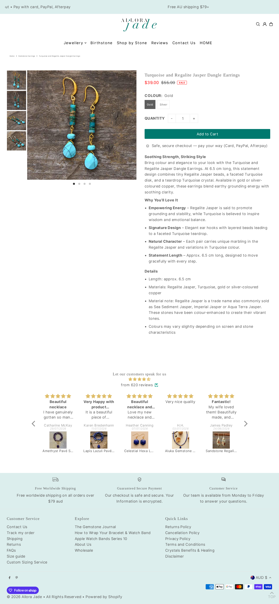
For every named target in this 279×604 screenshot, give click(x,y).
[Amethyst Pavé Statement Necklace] (58, 440)
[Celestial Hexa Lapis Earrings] (139, 440)
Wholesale (84, 550)
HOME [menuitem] (206, 43)
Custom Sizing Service (27, 562)
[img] (140, 379)
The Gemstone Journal (95, 527)
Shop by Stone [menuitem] (132, 43)
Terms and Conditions (185, 544)
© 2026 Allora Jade (24, 597)
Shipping (15, 539)
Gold (150, 104)
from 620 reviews (137, 385)
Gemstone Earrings (26, 56)
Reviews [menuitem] (159, 43)
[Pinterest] (17, 578)
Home (12, 56)
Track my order (21, 533)
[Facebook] (9, 578)
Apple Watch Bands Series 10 (101, 539)
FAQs (11, 550)
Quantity (155, 118)
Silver (163, 104)
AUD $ (261, 577)
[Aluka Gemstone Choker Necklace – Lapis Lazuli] (180, 440)
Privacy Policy (177, 539)
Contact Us (17, 527)
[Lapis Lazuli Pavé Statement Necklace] (98, 440)
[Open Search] (258, 24)
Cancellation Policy (182, 533)
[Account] (265, 24)
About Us (83, 544)
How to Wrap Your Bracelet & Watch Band (113, 533)
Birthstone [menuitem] (101, 43)
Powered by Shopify (104, 597)
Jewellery (73, 43)
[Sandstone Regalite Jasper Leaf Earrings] (221, 440)
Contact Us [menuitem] (184, 43)
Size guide (16, 556)
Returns (14, 544)
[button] (34, 424)
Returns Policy (178, 527)
